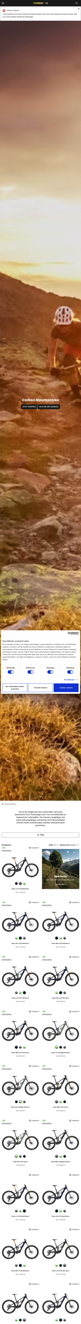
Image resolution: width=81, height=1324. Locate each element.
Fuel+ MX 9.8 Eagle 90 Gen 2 (60, 1162)
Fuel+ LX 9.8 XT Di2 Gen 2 (20, 998)
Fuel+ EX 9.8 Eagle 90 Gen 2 (20, 1107)
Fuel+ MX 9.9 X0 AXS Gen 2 (61, 943)
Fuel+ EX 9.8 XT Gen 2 (20, 1162)
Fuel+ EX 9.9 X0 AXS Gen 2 (20, 943)
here (31, 17)
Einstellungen (69, 680)
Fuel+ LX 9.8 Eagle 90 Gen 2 (60, 1052)
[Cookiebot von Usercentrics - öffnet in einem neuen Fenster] (69, 633)
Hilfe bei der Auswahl (49, 407)
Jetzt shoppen (29, 407)
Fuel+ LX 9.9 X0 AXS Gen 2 (20, 889)
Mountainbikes (10, 804)
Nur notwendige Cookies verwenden (15, 688)
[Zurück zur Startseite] (3, 804)
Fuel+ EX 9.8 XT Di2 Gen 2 (60, 998)
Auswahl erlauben (40, 688)
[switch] (31, 672)
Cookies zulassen (66, 688)
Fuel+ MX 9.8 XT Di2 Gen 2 (20, 1052)
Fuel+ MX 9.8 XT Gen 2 (60, 1107)
